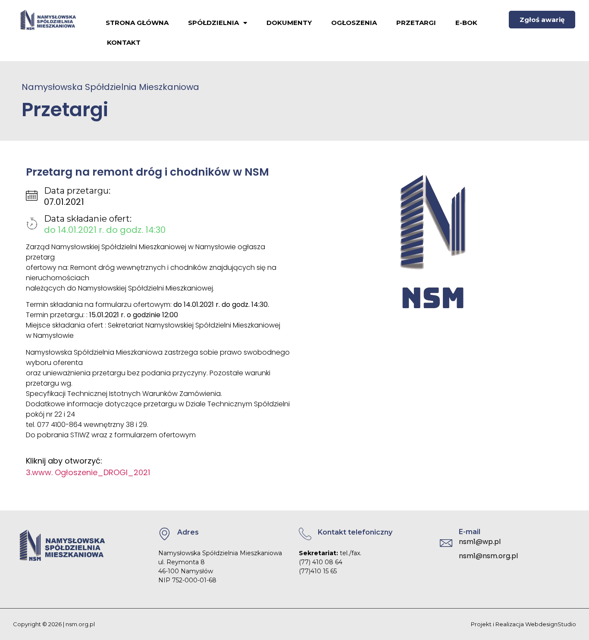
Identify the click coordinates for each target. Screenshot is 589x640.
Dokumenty (289, 23)
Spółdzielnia (213, 23)
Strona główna (137, 23)
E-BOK (466, 23)
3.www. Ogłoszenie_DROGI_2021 (88, 472)
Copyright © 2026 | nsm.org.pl (54, 624)
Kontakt (124, 42)
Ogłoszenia (354, 23)
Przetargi (416, 23)
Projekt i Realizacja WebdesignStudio (523, 624)
